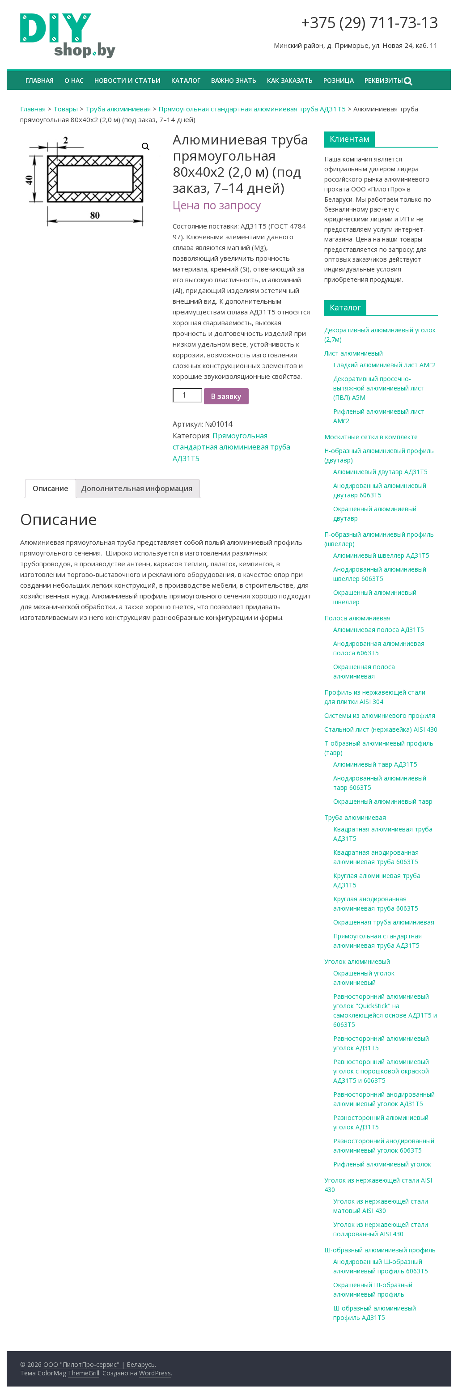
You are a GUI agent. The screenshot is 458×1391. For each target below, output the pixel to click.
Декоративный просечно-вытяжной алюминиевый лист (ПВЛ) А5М (378, 388)
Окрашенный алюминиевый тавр (383, 801)
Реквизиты (384, 80)
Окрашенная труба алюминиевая (383, 922)
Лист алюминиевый (353, 353)
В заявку (226, 396)
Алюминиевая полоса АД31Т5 (378, 629)
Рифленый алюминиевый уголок (382, 1164)
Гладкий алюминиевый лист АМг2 (384, 364)
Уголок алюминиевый (357, 961)
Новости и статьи (127, 80)
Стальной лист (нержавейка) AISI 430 (380, 729)
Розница (338, 80)
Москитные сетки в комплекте (371, 437)
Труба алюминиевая (118, 108)
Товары (65, 108)
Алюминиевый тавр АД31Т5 (375, 764)
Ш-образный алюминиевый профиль (380, 1250)
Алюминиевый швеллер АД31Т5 (381, 555)
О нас (74, 80)
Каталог (185, 80)
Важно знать (233, 80)
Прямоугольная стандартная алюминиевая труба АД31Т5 (252, 108)
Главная (39, 80)
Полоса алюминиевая (357, 618)
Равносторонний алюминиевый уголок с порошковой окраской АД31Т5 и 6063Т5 (381, 1071)
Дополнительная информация (136, 488)
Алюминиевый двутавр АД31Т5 (380, 471)
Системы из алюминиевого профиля (379, 715)
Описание (50, 488)
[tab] (50, 489)
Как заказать (290, 80)
